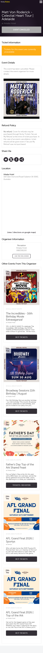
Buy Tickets (21, 337)
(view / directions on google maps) (21, 232)
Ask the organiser (21, 256)
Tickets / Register (21, 485)
